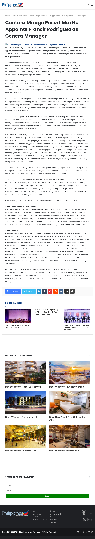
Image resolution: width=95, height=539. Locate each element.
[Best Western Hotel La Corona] (25, 372)
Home (9, 16)
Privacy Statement (40, 519)
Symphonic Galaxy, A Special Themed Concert (17, 326)
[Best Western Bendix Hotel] (25, 402)
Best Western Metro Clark (64, 450)
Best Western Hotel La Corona (23, 386)
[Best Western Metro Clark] (69, 436)
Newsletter (54, 511)
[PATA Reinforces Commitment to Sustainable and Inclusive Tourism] (77, 316)
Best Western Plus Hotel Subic (66, 386)
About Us (37, 514)
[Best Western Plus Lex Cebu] (25, 436)
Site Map (53, 522)
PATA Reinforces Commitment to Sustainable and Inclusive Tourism (77, 327)
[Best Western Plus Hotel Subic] (69, 372)
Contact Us (37, 511)
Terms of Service (39, 517)
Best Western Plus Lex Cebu (21, 450)
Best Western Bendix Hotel (21, 417)
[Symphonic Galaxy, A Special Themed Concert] (18, 316)
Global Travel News (20, 16)
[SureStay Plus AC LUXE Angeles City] (69, 402)
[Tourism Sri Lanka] (13, 5)
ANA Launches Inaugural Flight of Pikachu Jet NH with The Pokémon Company (47, 312)
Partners (53, 519)
